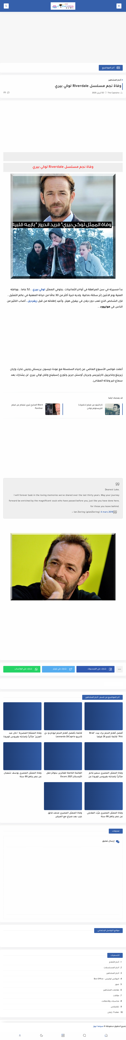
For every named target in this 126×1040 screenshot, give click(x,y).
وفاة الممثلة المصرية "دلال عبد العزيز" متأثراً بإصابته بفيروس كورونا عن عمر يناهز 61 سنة (22, 735)
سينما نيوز (98, 1027)
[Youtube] (78, 939)
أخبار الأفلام (114, 962)
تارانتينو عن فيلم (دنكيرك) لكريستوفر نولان (90, 407)
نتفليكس (115, 1007)
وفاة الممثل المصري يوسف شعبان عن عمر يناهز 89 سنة (23, 775)
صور (117, 985)
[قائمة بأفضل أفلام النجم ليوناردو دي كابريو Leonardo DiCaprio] (63, 716)
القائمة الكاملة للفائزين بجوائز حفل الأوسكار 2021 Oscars (64, 775)
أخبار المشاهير (114, 80)
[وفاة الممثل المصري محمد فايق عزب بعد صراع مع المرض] (63, 796)
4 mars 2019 (107, 512)
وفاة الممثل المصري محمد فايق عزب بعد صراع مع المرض (65, 815)
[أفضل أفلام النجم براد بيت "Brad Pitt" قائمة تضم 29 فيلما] (103, 716)
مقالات (116, 996)
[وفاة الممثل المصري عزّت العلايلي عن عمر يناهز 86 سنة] (103, 796)
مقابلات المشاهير (111, 990)
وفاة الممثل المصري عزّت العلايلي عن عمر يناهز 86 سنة (105, 815)
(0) (5, 93)
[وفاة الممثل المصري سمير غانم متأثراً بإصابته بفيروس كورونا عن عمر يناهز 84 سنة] (103, 756)
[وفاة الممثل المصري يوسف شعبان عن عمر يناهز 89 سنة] (22, 756)
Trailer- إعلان (113, 1013)
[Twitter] (48, 939)
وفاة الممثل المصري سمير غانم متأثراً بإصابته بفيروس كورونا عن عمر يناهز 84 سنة (105, 775)
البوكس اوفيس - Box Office (106, 979)
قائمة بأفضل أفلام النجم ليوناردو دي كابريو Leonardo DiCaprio (63, 735)
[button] (95, 669)
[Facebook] (108, 939)
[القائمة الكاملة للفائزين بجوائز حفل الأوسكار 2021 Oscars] (63, 756)
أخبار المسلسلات (111, 968)
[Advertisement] (63, 37)
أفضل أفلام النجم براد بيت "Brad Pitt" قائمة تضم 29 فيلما (106, 735)
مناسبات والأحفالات (110, 1001)
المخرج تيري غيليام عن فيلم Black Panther (27, 407)
